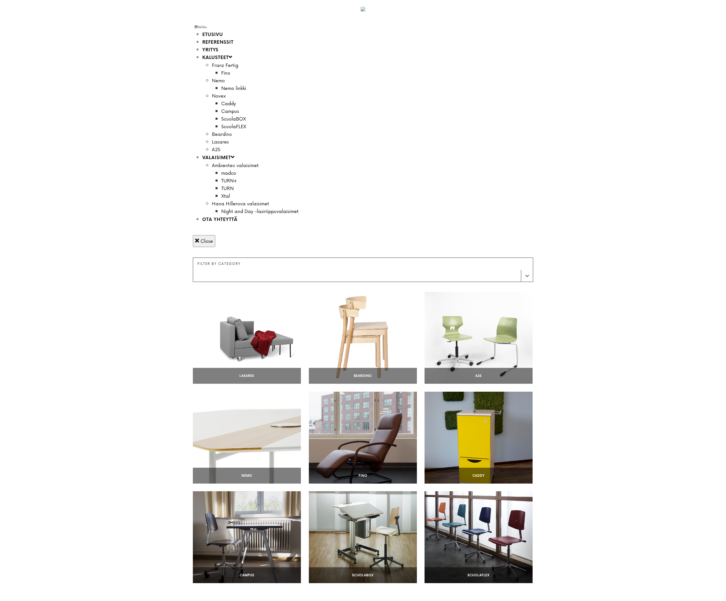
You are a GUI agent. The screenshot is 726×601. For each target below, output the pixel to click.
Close (206, 241)
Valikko (202, 27)
